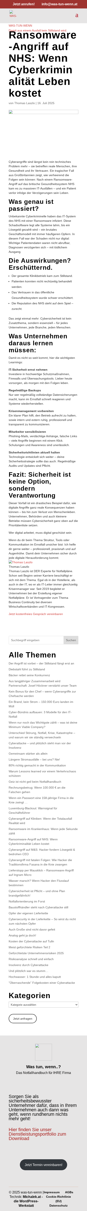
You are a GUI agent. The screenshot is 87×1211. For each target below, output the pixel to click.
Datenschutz (58, 1205)
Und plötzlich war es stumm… (28, 971)
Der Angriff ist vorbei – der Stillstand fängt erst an (41, 663)
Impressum (52, 1192)
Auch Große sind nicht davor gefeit (32, 929)
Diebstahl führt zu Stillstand (27, 669)
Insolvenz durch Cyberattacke (28, 965)
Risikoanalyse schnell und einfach (31, 959)
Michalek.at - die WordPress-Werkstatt (28, 1201)
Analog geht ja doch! (22, 935)
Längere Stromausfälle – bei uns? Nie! (34, 759)
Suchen (71, 640)
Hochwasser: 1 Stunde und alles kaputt (35, 976)
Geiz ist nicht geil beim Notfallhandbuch (35, 781)
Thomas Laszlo (24, 103)
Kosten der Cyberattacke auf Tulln (31, 941)
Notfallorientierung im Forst (27, 901)
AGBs (69, 1192)
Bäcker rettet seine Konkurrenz (29, 675)
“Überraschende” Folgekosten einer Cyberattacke (42, 982)
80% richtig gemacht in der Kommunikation (37, 765)
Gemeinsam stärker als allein (28, 753)
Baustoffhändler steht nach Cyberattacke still (38, 907)
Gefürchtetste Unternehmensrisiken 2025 (36, 953)
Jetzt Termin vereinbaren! (43, 1165)
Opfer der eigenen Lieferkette (28, 913)
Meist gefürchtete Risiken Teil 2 (29, 947)
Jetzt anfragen (22, 1018)
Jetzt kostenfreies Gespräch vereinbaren (36, 614)
